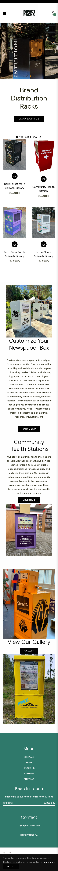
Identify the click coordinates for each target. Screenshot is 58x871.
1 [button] (24, 76)
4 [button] (34, 76)
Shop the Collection (29, 110)
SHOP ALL (29, 748)
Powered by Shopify (41, 850)
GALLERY (29, 642)
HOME (29, 754)
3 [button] (30, 76)
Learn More (49, 862)
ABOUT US (29, 760)
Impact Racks (22, 850)
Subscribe (49, 794)
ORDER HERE (29, 491)
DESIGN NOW (29, 421)
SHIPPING (29, 771)
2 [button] (27, 76)
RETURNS (29, 765)
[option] (29, 51)
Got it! (10, 866)
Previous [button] (3, 51)
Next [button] (54, 51)
